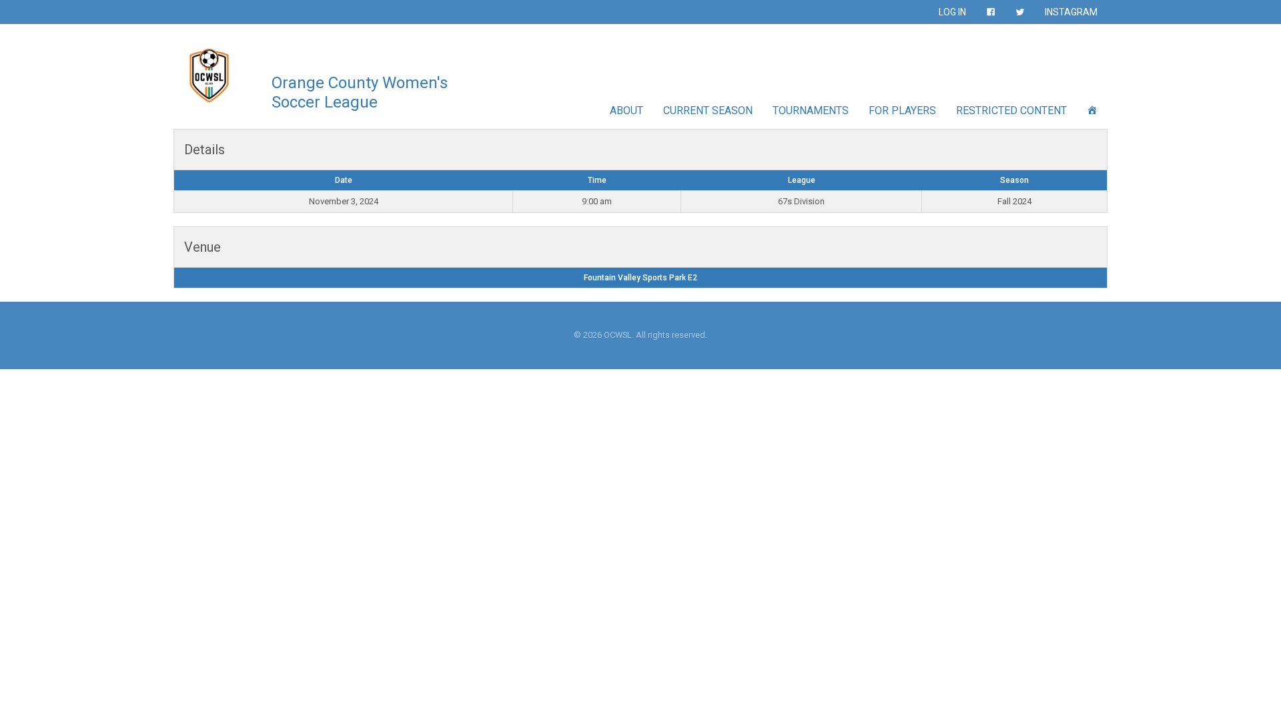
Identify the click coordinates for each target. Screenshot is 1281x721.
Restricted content (1011, 110)
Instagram (1071, 12)
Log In (952, 12)
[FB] (990, 12)
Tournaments (811, 110)
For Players (902, 110)
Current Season (708, 110)
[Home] (1092, 110)
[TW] (1020, 12)
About (626, 110)
